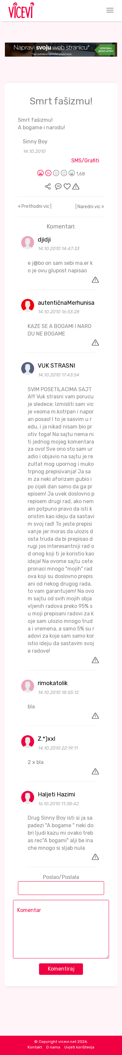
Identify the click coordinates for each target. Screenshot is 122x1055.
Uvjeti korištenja (79, 1047)
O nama (53, 1047)
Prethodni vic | (35, 206)
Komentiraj (61, 969)
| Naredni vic (88, 206)
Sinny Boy (35, 141)
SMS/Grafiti (85, 160)
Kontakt (35, 1047)
